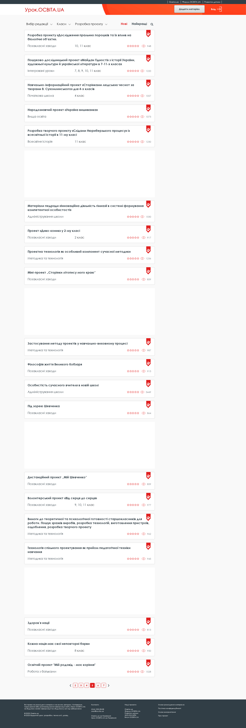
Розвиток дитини (212, 2)
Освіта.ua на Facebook (101, 716)
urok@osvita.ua (97, 711)
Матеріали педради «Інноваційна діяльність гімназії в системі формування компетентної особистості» (86, 208)
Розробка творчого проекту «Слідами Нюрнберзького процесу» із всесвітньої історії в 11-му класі (79, 132)
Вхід (213, 9)
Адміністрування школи (45, 216)
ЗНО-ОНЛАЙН (130, 715)
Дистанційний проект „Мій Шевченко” (57, 477)
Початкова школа (41, 95)
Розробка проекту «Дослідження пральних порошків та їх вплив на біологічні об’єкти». (79, 37)
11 (81, 46)
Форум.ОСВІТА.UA (191, 2)
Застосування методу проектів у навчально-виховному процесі (78, 343)
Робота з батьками (42, 671)
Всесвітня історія (40, 141)
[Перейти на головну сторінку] (44, 10)
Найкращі (139, 24)
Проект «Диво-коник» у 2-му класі (54, 230)
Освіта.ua (174, 2)
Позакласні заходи (42, 46)
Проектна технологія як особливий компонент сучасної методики (79, 251)
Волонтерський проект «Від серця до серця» (62, 498)
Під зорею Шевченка (44, 406)
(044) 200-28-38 (97, 709)
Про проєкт (163, 716)
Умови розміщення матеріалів (171, 705)
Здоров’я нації (38, 623)
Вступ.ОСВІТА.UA (132, 717)
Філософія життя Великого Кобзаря (55, 364)
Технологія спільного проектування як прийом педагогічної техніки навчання (79, 550)
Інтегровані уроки (41, 70)
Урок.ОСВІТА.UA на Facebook (103, 718)
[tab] (39, 24)
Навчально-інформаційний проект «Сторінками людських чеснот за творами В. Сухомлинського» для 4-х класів (81, 87)
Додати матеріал (189, 9)
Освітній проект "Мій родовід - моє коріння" (61, 665)
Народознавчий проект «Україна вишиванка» (63, 110)
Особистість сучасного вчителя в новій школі (63, 385)
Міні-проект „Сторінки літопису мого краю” (62, 272)
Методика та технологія (45, 258)
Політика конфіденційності (169, 708)
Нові (124, 24)
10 (76, 46)
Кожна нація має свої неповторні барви (59, 643)
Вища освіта (37, 116)
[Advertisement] (89, 173)
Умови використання (167, 712)
